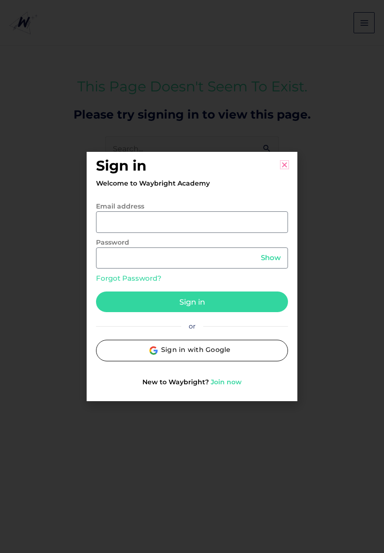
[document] (192, 276)
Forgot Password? (129, 278)
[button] (284, 164)
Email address (120, 206)
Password (112, 242)
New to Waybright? (192, 382)
